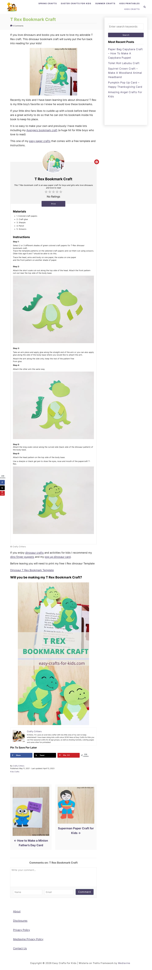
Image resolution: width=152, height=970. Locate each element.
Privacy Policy (21, 929)
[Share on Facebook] (2, 482)
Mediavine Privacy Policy (28, 939)
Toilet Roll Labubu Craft (124, 63)
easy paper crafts (39, 141)
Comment (84, 891)
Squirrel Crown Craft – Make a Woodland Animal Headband (125, 73)
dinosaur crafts (34, 552)
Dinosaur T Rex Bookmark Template (32, 570)
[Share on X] (2, 487)
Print (53, 204)
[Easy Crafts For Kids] (12, 6)
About (17, 911)
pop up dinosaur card (58, 556)
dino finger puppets (22, 556)
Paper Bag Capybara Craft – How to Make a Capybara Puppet (125, 53)
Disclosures (20, 920)
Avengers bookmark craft (41, 130)
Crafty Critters (18, 766)
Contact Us (20, 948)
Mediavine (124, 963)
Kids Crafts (14, 772)
